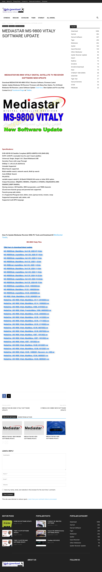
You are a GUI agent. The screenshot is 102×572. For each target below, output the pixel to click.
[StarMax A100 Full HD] (41, 542)
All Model (51, 18)
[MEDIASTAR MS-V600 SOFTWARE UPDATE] (56, 428)
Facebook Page (18, 90)
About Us (9, 1)
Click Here (39, 87)
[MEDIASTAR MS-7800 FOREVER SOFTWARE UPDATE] (12, 428)
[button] (97, 18)
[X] (9, 396)
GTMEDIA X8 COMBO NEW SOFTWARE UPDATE (53, 409)
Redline (16, 18)
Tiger (33, 18)
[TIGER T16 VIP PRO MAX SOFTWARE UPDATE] (7, 542)
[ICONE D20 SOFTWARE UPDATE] (7, 523)
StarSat (41, 18)
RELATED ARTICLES (9, 417)
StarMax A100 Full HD (54, 540)
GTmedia (7, 18)
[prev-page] (3, 442)
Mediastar (11, 26)
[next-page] (6, 442)
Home (3, 1)
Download (10, 23)
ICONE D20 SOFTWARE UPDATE (23, 521)
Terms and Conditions (34, 1)
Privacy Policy (16, 1)
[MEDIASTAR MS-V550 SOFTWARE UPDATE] (34, 428)
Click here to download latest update (18, 247)
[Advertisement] (63, 10)
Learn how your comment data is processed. (42, 499)
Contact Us (24, 1)
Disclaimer (44, 1)
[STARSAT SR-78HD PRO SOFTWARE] (41, 523)
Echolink (25, 18)
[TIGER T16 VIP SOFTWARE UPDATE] (7, 533)
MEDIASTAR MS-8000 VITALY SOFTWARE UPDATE (16, 409)
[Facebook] (4, 396)
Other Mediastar (20, 26)
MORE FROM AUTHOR (25, 417)
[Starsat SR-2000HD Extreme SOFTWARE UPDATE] (41, 533)
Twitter (28, 90)
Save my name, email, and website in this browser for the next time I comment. (30, 490)
